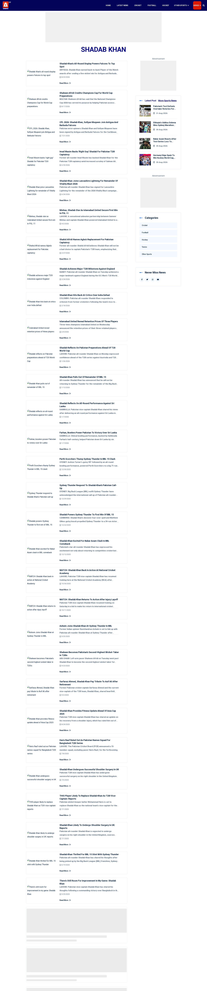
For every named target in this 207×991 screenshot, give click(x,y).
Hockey (165, 5)
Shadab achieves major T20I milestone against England (87, 269)
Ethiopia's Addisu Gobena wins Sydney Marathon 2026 (164, 125)
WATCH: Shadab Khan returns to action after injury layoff (89, 599)
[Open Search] (204, 5)
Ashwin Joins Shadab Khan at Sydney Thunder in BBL (86, 626)
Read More (64, 83)
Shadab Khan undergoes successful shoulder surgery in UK (89, 769)
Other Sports (180, 5)
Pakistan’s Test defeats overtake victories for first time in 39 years (164, 109)
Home (108, 5)
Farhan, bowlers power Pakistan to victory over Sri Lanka (88, 432)
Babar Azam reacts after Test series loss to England (164, 141)
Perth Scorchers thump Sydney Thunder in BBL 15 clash (87, 459)
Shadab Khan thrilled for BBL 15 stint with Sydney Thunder (89, 854)
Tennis (144, 247)
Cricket (137, 5)
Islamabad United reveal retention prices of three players (89, 321)
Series (196, 5)
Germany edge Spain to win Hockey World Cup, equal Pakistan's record (164, 158)
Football (152, 5)
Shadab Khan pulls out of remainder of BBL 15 (83, 377)
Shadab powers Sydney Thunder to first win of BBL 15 (87, 514)
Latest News (122, 5)
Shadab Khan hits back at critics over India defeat (85, 295)
